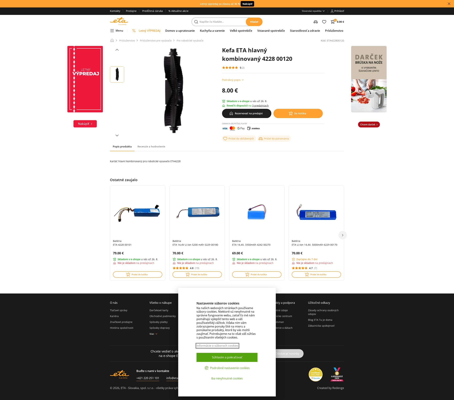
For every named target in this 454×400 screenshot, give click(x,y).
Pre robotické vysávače (190, 40)
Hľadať (254, 21)
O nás (114, 303)
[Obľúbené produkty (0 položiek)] (324, 22)
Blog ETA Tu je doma (320, 319)
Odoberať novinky (287, 354)
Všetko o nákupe (161, 303)
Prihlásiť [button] (339, 11)
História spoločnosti (121, 327)
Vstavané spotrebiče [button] (271, 31)
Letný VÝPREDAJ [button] (149, 31)
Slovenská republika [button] (312, 10)
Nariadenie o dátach (280, 327)
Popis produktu (122, 146)
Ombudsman (276, 322)
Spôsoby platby (159, 322)
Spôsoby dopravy (160, 327)
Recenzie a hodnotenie (151, 146)
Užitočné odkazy (319, 303)
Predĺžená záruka (152, 11)
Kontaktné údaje (278, 310)
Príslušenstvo (127, 40)
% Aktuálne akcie (178, 11)
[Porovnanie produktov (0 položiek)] (316, 22)
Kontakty (115, 11)
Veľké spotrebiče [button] (241, 31)
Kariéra (114, 316)
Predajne (131, 11)
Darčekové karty (159, 310)
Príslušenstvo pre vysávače (156, 40)
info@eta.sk (174, 378)
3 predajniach (260, 105)
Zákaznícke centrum (280, 316)
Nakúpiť (247, 3)
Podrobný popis (231, 80)
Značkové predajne (121, 322)
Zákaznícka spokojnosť (321, 325)
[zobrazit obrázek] (117, 50)
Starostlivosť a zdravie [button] (305, 31)
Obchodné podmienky (163, 316)
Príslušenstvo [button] (334, 31)
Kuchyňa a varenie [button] (212, 31)
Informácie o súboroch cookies (217, 346)
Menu (119, 30)
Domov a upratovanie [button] (180, 31)
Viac (152, 333)
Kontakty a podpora (281, 303)
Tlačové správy (118, 310)
